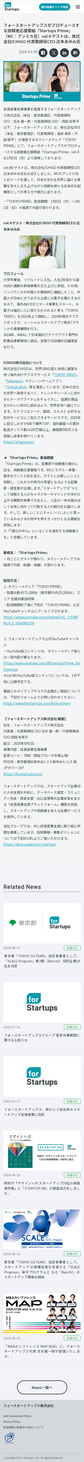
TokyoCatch (16, 386)
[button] (78, 6)
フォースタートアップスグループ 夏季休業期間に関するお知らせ (42, 1038)
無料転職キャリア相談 (54, 7)
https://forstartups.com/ (23, 773)
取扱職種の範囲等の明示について (23, 1427)
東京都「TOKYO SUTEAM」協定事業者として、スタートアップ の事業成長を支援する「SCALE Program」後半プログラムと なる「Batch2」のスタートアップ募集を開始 (42, 1269)
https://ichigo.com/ (18, 441)
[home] (11, 6)
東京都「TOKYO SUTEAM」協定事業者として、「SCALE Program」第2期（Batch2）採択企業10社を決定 (42, 960)
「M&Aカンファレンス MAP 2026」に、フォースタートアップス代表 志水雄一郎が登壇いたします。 (42, 1351)
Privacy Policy (11, 1421)
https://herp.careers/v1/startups (29, 844)
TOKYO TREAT (65, 374)
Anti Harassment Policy (17, 1416)
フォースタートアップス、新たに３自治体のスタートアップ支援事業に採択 (42, 1112)
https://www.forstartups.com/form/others (37, 703)
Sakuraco (14, 380)
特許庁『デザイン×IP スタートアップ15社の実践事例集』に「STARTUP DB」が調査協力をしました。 (42, 1188)
